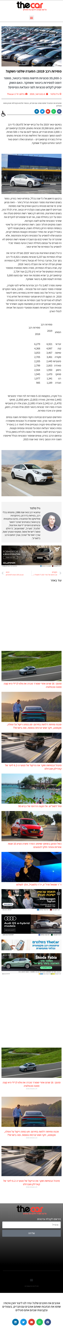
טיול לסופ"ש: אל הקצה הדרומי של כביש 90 (40, 806)
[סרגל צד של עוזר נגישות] (3, 113)
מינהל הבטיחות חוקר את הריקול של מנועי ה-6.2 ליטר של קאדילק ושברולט (31, 1182)
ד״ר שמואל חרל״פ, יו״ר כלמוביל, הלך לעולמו (39, 884)
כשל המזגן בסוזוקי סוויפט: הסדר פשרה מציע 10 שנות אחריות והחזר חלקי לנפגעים (35, 845)
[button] (31, 17)
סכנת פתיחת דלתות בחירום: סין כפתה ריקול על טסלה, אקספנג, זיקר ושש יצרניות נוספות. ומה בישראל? (34, 726)
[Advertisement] (31, 616)
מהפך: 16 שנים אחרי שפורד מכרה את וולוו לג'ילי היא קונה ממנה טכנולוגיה (32, 1084)
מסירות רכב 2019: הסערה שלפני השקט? (34, 71)
